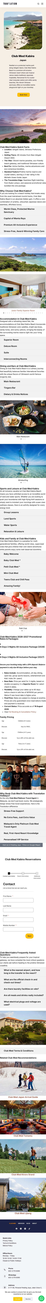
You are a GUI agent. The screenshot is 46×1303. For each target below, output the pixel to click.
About (34, 1223)
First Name (7, 896)
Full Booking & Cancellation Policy (22, 712)
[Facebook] (16, 1228)
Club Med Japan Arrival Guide (23, 1097)
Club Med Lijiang (23, 1213)
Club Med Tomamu (23, 1136)
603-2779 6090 (14, 1271)
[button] (9, 875)
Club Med (12, 1223)
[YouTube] (25, 1228)
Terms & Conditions (9, 1243)
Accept (17, 1299)
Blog (28, 1223)
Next (29, 936)
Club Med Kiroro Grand (23, 1174)
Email (5, 916)
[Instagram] (21, 1228)
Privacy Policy (8, 1241)
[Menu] (42, 4)
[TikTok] (29, 1228)
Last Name (7, 906)
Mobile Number (9, 925)
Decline (28, 1299)
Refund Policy (7, 1245)
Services (21, 1223)
